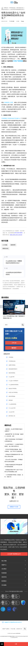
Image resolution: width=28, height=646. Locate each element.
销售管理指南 (12, 396)
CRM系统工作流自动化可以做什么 (10, 118)
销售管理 (13, 245)
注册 (16, 644)
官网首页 (6, 7)
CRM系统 (11, 357)
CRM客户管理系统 (18, 61)
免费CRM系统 (12, 365)
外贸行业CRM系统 (13, 392)
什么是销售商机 (12, 404)
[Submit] (25, 628)
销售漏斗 (11, 400)
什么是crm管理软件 (13, 380)
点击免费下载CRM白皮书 (14, 554)
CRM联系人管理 (8, 102)
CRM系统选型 (12, 7)
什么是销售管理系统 (13, 384)
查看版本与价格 (14, 507)
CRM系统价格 (12, 361)
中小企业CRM (12, 408)
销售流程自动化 (20, 7)
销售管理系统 (12, 373)
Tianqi (22, 21)
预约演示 (14, 348)
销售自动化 (5, 248)
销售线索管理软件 (13, 369)
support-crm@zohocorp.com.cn (13, 622)
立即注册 (14, 342)
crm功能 (5, 245)
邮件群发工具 (12, 415)
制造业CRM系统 (12, 388)
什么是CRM (11, 376)
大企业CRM (11, 412)
